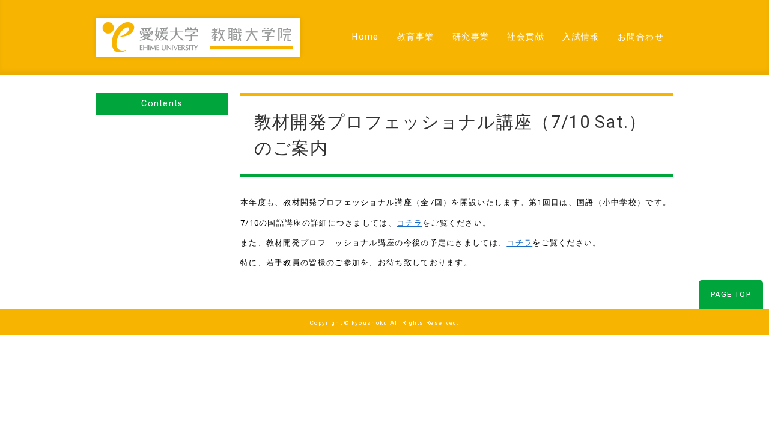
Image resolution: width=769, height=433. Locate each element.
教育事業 (415, 36)
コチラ (409, 222)
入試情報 (581, 36)
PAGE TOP (731, 294)
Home (365, 36)
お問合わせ (641, 36)
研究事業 (471, 36)
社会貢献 (525, 36)
